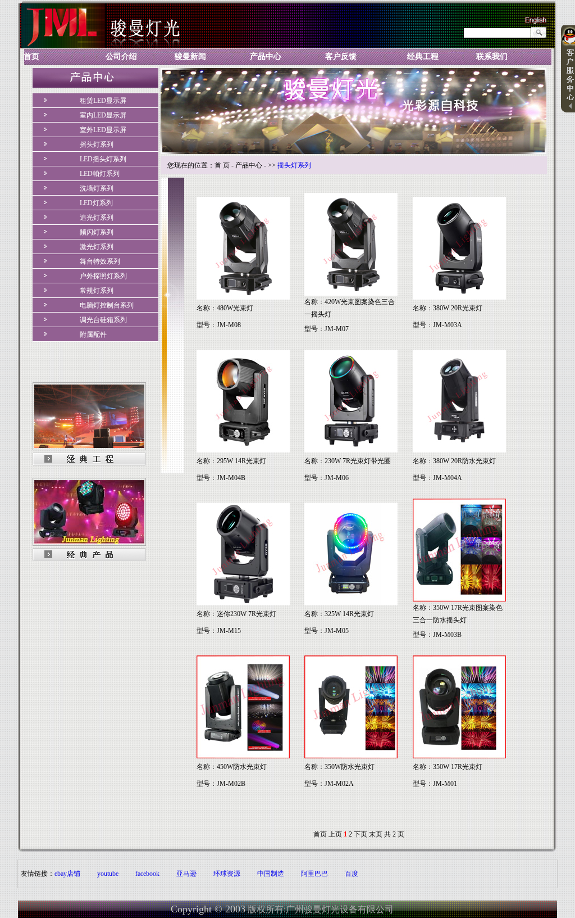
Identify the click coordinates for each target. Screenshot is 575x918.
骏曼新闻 (190, 56)
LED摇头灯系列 (103, 159)
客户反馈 (341, 56)
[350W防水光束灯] (351, 756)
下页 (360, 834)
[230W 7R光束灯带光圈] (351, 450)
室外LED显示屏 (103, 130)
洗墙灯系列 (96, 188)
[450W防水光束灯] (243, 756)
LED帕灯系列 (100, 174)
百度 (351, 874)
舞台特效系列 (100, 261)
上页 (335, 834)
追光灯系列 (96, 217)
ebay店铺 (67, 874)
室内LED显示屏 (103, 115)
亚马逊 (186, 874)
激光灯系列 (96, 247)
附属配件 (93, 334)
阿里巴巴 (314, 874)
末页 (375, 834)
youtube (107, 874)
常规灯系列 (96, 291)
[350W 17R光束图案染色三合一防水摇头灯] (459, 599)
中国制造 (270, 874)
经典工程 (423, 56)
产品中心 (265, 56)
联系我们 (492, 56)
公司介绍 (121, 56)
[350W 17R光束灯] (459, 756)
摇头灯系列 (96, 144)
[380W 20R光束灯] (459, 297)
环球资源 (226, 874)
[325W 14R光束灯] (351, 603)
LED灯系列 (96, 203)
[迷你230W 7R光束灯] (243, 603)
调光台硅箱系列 (103, 320)
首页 (31, 56)
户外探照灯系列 (103, 276)
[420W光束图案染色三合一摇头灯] (351, 293)
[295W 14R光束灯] (243, 450)
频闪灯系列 (96, 232)
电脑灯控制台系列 (107, 305)
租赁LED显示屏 (103, 101)
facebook (147, 874)
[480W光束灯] (243, 297)
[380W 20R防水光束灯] (459, 450)
